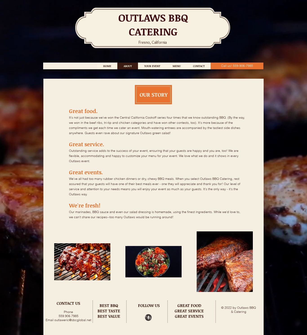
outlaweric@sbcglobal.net (72, 320)
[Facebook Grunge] (148, 317)
